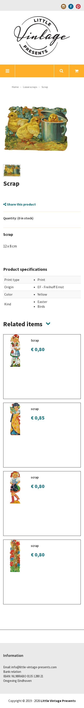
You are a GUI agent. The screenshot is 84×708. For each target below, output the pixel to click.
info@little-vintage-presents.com (34, 667)
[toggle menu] (7, 71)
